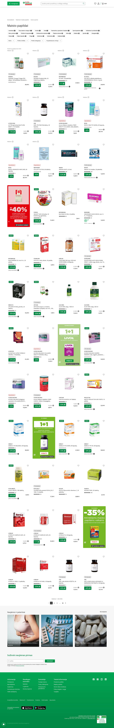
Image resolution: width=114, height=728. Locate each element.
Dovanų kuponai (27, 689)
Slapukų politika (58, 684)
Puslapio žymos (42, 682)
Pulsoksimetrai (30, 700)
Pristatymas (10, 682)
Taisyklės (56, 691)
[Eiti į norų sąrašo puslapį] (95, 4)
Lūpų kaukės (52, 700)
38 (62, 603)
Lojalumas (25, 686)
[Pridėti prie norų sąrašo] (28, 54)
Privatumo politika (59, 682)
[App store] (27, 708)
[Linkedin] (106, 680)
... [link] (59, 603)
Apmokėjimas (11, 684)
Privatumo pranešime (20, 665)
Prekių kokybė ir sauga (60, 689)
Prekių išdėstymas (43, 684)
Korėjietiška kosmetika (12, 700)
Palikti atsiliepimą (12, 691)
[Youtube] (102, 680)
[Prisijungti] (98, 4)
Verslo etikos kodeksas (60, 687)
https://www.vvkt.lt (91, 718)
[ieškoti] (83, 3)
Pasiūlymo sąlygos (23, 225)
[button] (13, 51)
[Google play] (40, 708)
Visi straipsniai (103, 611)
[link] (48, 603)
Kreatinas (37, 700)
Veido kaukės (45, 700)
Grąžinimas (10, 687)
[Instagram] (98, 680)
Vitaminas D (22, 700)
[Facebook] (94, 680)
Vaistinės (25, 684)
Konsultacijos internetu (13, 689)
